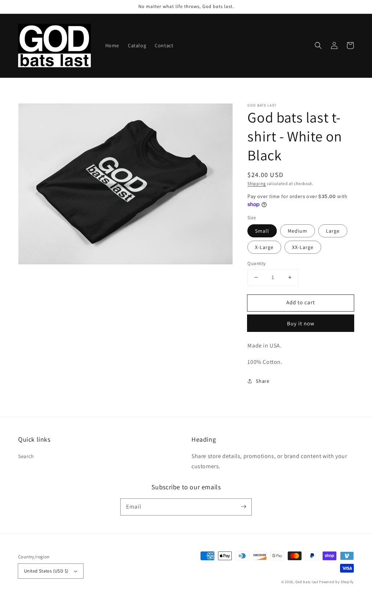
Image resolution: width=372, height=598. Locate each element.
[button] (318, 45)
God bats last (306, 581)
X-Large (264, 247)
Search (26, 456)
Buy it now (301, 323)
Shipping (256, 183)
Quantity (256, 263)
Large (333, 231)
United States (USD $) (46, 571)
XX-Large (303, 247)
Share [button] (262, 381)
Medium (297, 231)
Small (262, 231)
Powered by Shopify (336, 581)
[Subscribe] (243, 507)
